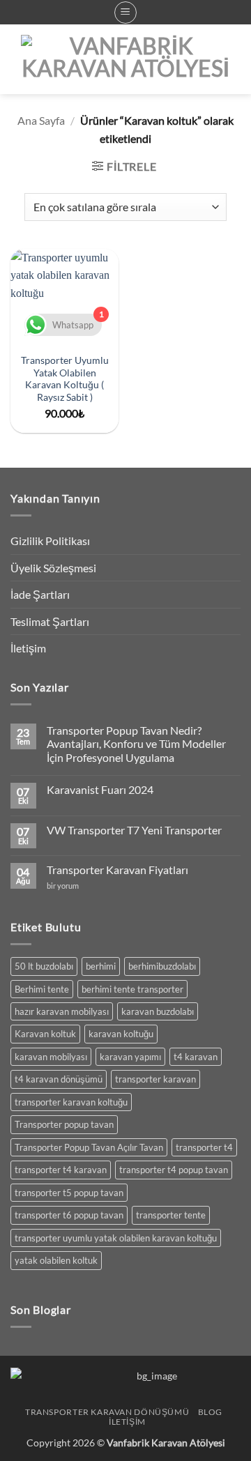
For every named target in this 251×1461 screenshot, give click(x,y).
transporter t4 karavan (61, 1169)
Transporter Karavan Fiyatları (117, 869)
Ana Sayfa (41, 120)
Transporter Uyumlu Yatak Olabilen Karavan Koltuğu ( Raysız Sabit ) (65, 379)
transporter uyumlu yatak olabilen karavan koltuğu (116, 1238)
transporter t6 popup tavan (69, 1215)
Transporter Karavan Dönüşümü (107, 1412)
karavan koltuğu (121, 1033)
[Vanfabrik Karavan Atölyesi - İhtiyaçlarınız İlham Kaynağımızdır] (125, 59)
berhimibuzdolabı (162, 966)
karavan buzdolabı (157, 1011)
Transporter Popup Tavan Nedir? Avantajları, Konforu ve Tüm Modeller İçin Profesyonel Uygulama (136, 743)
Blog (210, 1412)
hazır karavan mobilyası (62, 1011)
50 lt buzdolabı (44, 966)
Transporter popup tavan (64, 1124)
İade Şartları (40, 594)
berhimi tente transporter (132, 989)
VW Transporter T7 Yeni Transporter (134, 829)
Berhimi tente (42, 989)
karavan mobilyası (51, 1056)
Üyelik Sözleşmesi (53, 567)
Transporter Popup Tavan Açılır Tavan (89, 1147)
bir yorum (66, 885)
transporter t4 (204, 1147)
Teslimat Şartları (49, 621)
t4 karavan (196, 1056)
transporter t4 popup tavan (173, 1169)
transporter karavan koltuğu (71, 1102)
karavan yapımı (130, 1056)
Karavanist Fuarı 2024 (100, 789)
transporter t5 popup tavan (69, 1192)
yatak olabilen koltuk (56, 1260)
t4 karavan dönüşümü (58, 1079)
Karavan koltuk (45, 1033)
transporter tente (171, 1215)
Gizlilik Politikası (50, 540)
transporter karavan (155, 1079)
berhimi (101, 966)
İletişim (28, 648)
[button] (125, 12)
